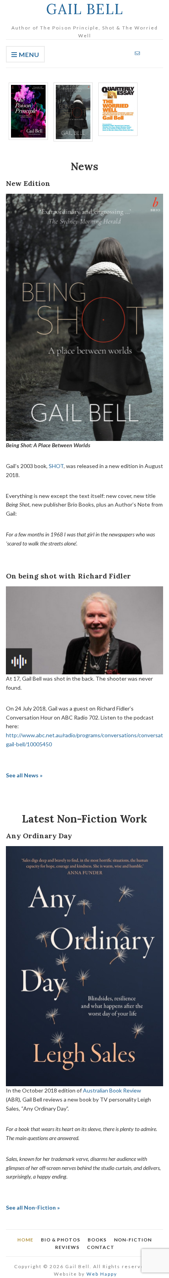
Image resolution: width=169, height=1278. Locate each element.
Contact (100, 1247)
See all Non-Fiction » (33, 1207)
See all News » (24, 775)
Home (25, 1240)
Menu (28, 54)
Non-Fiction (133, 1240)
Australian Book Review (112, 1090)
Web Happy (101, 1274)
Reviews (67, 1247)
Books (97, 1240)
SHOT (56, 466)
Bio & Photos (60, 1240)
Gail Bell (84, 9)
